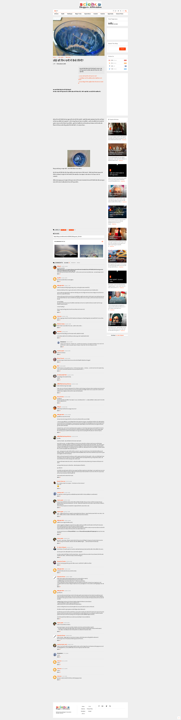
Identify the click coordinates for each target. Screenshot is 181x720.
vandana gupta (60, 350)
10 (110, 319)
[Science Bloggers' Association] (91, 8)
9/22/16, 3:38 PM (64, 668)
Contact (89, 711)
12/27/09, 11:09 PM (66, 500)
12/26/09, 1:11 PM (67, 285)
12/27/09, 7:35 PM (67, 492)
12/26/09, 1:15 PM (65, 316)
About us (83, 708)
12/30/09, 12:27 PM (67, 590)
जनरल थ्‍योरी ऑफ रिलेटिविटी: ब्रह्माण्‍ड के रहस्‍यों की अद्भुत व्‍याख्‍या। (117, 214)
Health (62, 13)
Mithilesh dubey (61, 324)
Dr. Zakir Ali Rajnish (61, 547)
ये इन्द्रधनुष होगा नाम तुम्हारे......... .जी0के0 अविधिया (66, 254)
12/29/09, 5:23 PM (69, 561)
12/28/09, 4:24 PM (66, 538)
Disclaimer (83, 711)
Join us (83, 713)
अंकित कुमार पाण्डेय (60, 285)
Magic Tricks (78, 13)
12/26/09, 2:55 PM (65, 331)
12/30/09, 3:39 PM (66, 622)
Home (56, 13)
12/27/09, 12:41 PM (74, 436)
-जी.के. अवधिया (60, 57)
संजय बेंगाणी (59, 331)
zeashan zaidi (60, 492)
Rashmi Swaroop (61, 481)
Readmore (124, 139)
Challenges (69, 13)
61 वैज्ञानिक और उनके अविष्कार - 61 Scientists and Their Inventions (116, 152)
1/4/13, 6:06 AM (65, 653)
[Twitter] (118, 11)
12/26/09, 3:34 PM (67, 350)
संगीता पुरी (59, 266)
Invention (103, 13)
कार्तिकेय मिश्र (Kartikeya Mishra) (64, 384)
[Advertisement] (65, 76)
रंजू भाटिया (59, 277)
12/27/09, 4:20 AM (67, 396)
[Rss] (120, 11)
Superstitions (87, 13)
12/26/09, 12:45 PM (64, 266)
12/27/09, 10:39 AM (67, 414)
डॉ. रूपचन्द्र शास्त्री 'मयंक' (62, 374)
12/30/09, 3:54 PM (69, 635)
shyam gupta (60, 500)
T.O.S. (89, 706)
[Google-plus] (116, 11)
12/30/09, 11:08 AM (69, 576)
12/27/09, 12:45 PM (68, 481)
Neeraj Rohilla (60, 396)
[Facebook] (113, 11)
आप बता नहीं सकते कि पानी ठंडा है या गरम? (88, 76)
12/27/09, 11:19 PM (66, 511)
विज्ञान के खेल (68, 57)
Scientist (96, 13)
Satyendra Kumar (61, 576)
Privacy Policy (90, 708)
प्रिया (58, 366)
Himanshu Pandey (61, 561)
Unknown (59, 316)
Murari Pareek (60, 358)
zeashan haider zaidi (62, 644)
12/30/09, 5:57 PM (70, 644)
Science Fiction (119, 13)
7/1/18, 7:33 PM (64, 676)
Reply (58, 281)
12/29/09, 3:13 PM (70, 547)
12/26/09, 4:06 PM (67, 358)
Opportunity (110, 13)
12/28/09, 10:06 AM (67, 520)
